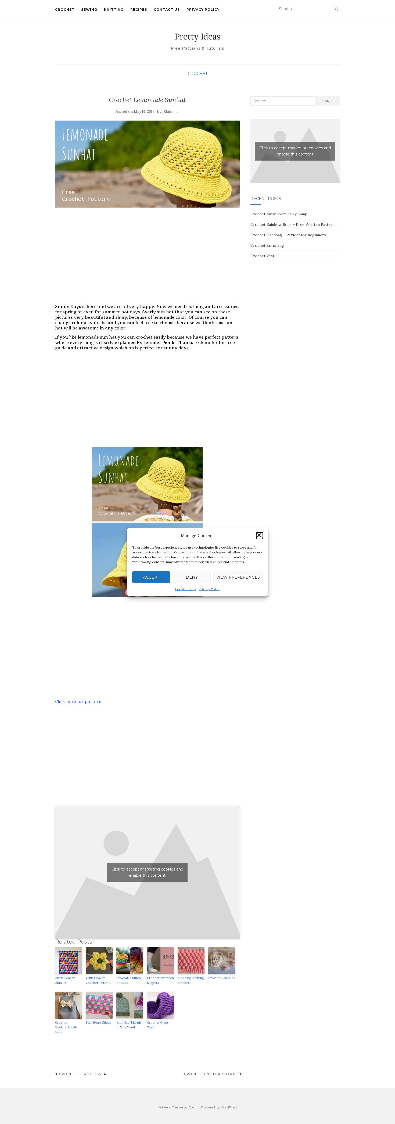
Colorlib (194, 1107)
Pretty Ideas (197, 36)
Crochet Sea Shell (221, 978)
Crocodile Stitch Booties (128, 980)
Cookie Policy (185, 589)
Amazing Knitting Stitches (191, 980)
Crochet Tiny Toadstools (212, 1074)
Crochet (64, 10)
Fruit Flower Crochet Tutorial (98, 980)
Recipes (138, 10)
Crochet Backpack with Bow (66, 1027)
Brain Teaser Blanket (65, 980)
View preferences (238, 577)
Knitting (114, 10)
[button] (259, 535)
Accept (151, 577)
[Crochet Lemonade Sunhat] (147, 164)
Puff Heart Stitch (98, 1022)
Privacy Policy (209, 589)
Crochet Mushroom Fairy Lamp (278, 214)
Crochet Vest (262, 255)
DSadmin (170, 111)
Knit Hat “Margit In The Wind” (128, 1024)
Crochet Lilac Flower (82, 1074)
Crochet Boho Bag (267, 245)
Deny (192, 577)
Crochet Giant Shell (157, 1024)
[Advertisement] (147, 261)
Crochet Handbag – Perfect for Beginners (288, 235)
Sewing (89, 10)
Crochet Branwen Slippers (160, 980)
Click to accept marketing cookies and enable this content (147, 872)
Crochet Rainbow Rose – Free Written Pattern (292, 224)
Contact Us (167, 10)
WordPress (229, 1107)
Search (327, 101)
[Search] (336, 9)
